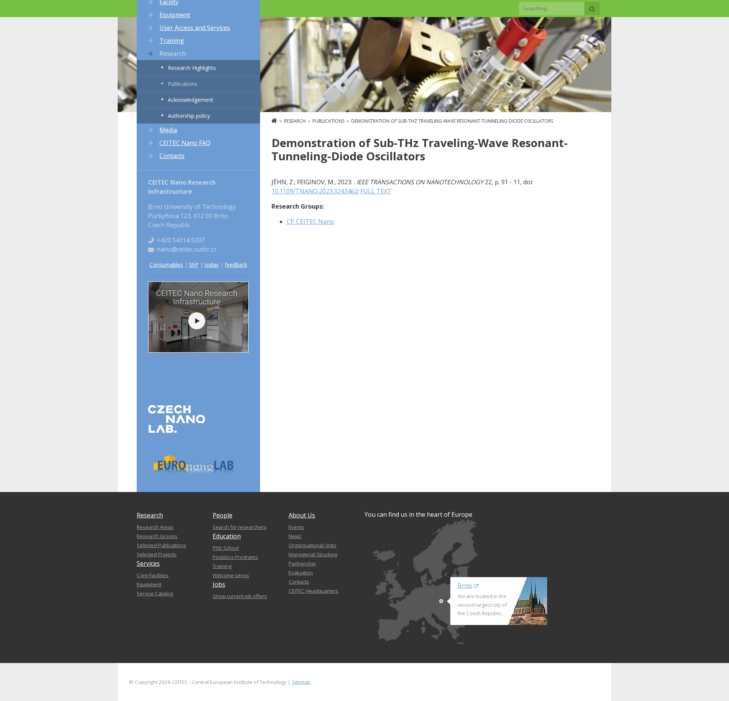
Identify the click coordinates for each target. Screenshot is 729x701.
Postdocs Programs (235, 557)
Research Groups (157, 536)
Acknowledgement (190, 99)
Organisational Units (312, 545)
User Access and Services (194, 28)
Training (171, 40)
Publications (182, 83)
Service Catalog (155, 593)
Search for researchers (240, 527)
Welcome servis (231, 575)
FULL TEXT (375, 191)
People (222, 515)
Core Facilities (153, 575)
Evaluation (301, 572)
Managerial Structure (313, 554)
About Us (302, 515)
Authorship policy (189, 115)
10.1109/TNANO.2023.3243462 (314, 191)
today (212, 264)
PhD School (226, 547)
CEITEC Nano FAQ (184, 143)
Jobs (219, 584)
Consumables (166, 264)
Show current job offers (240, 596)
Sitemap (301, 682)
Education (227, 536)
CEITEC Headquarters (313, 590)
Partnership (302, 563)
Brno (465, 585)
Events (296, 527)
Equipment (174, 15)
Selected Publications (161, 545)
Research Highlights (192, 67)
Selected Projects (157, 554)
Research (172, 53)
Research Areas (155, 527)
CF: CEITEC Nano (310, 221)
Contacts (172, 156)
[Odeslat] (592, 8)
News (295, 536)
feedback (236, 264)
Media (168, 130)
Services (148, 563)
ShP (194, 264)
